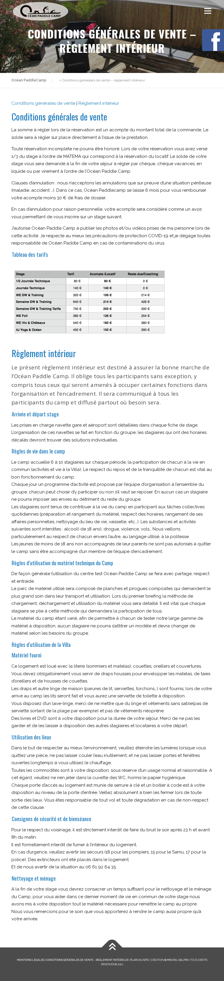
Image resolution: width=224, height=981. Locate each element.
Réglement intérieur (98, 103)
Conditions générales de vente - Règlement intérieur (87, 959)
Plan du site (139, 959)
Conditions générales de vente (43, 103)
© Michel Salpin (176, 959)
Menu (207, 10)
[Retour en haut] (112, 947)
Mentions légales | (31, 959)
